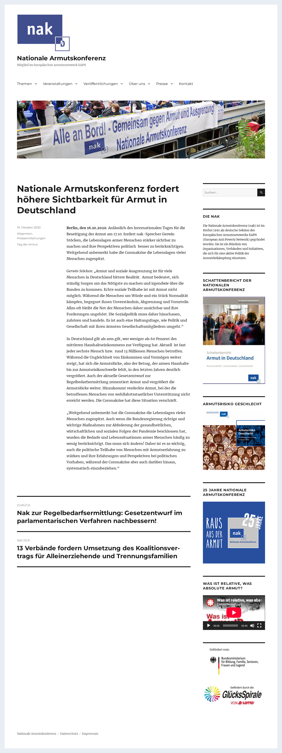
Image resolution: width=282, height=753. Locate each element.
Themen (24, 84)
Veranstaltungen (57, 84)
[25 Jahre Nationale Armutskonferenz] (234, 532)
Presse (162, 84)
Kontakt (186, 84)
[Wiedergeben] (208, 625)
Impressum (90, 734)
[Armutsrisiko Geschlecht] (234, 440)
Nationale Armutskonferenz (61, 58)
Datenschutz (69, 734)
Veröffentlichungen (100, 84)
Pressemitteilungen (31, 238)
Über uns (137, 84)
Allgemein (24, 233)
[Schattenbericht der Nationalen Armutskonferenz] (234, 340)
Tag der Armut (27, 244)
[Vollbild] (259, 625)
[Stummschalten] (252, 625)
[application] (234, 612)
